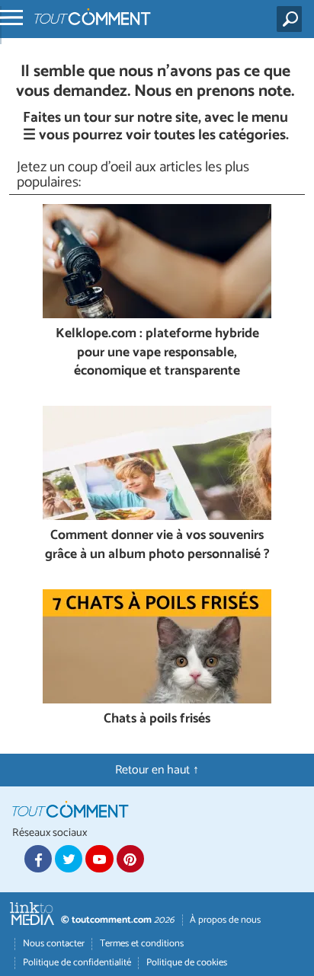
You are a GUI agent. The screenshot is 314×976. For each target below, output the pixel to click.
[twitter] (68, 858)
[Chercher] (292, 19)
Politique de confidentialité (77, 962)
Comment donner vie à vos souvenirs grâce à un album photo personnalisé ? (157, 545)
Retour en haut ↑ (157, 770)
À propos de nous (225, 920)
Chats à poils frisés (157, 719)
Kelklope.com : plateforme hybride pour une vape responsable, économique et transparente (157, 353)
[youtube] (99, 858)
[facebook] (38, 858)
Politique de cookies (186, 962)
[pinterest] (130, 858)
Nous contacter (54, 943)
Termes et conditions (142, 943)
